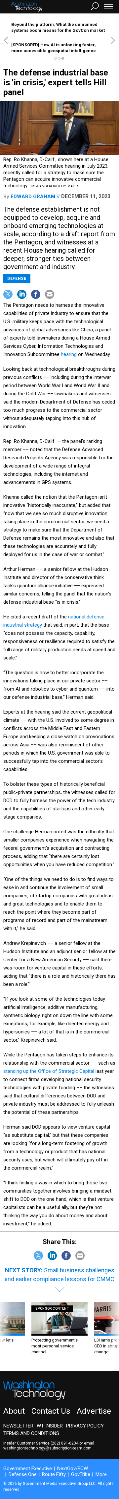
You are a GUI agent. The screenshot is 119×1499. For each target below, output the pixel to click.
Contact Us (50, 1411)
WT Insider (50, 1426)
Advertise (94, 1411)
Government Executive (27, 1468)
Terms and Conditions (31, 1433)
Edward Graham (33, 196)
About (14, 1411)
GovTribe (80, 1474)
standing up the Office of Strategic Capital (48, 1071)
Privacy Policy (85, 1426)
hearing (69, 354)
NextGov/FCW (72, 1468)
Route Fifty (54, 1474)
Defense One (23, 1474)
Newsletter (18, 1426)
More (101, 1474)
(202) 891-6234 (64, 1443)
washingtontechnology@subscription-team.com (47, 1448)
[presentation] (6, 1331)
